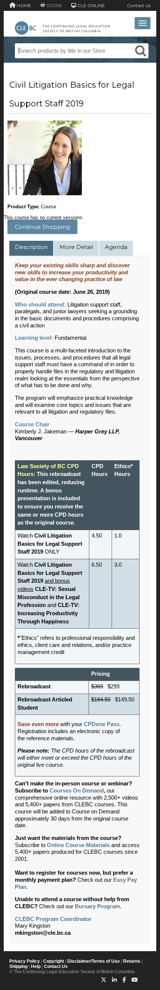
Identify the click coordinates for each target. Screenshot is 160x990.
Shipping (18, 966)
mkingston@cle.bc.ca (43, 933)
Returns (131, 961)
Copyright (53, 961)
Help (36, 966)
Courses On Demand (76, 791)
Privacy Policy (24, 961)
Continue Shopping (42, 226)
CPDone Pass (101, 724)
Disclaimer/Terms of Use (93, 961)
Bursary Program (97, 906)
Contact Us (139, 5)
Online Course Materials (78, 845)
